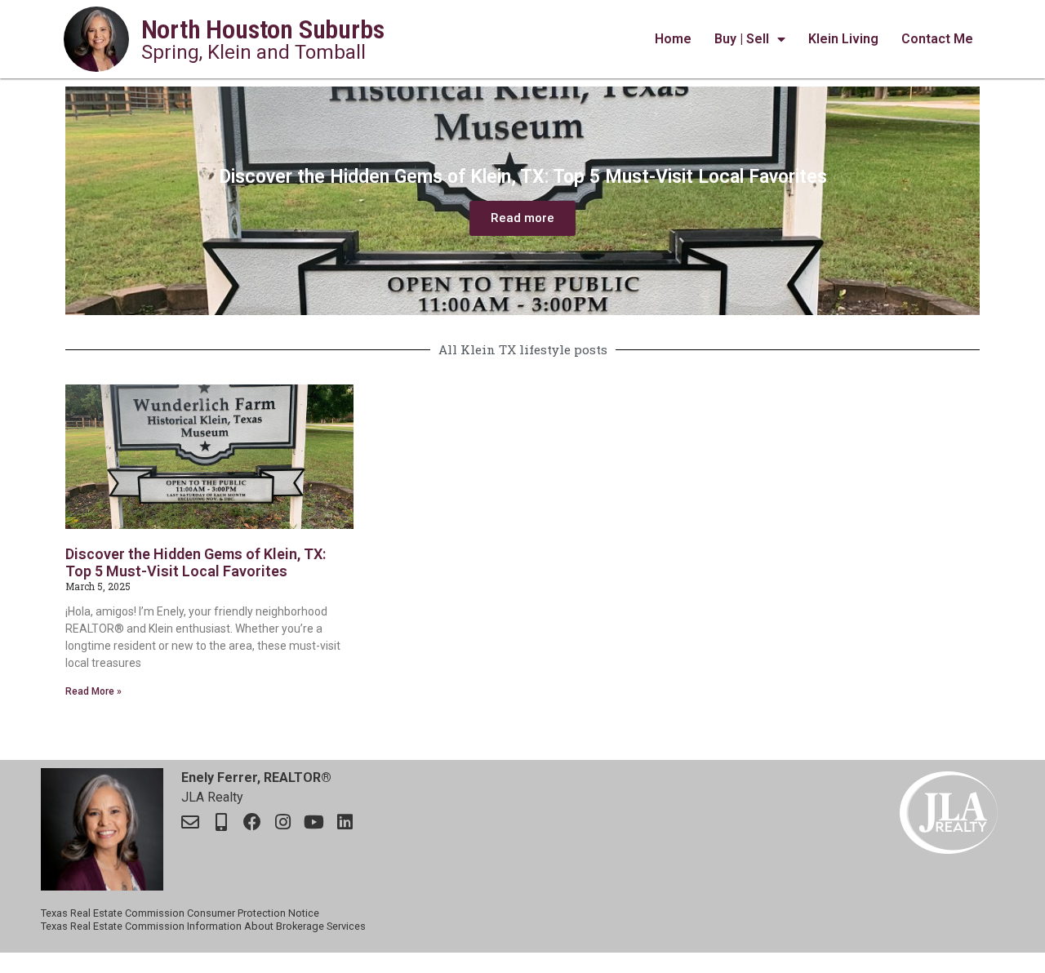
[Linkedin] (345, 822)
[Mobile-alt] (221, 822)
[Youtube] (314, 822)
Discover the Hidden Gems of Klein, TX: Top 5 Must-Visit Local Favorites (195, 562)
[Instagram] (283, 822)
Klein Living (843, 39)
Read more (522, 218)
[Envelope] (190, 822)
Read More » (93, 691)
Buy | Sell (741, 39)
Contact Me (937, 39)
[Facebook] (252, 822)
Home (673, 39)
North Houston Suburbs (263, 29)
